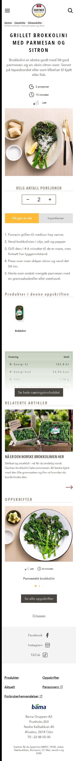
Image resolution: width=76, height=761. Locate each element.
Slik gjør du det (22, 218)
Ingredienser (56, 218)
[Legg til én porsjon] (51, 199)
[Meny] (7, 10)
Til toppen (38, 615)
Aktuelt (9, 687)
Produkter (11, 678)
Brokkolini (20, 331)
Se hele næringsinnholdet (39, 392)
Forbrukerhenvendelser (21, 696)
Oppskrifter (19, 22)
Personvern (50, 687)
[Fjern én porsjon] (27, 199)
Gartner (8, 22)
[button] (36, 586)
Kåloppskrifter (35, 22)
